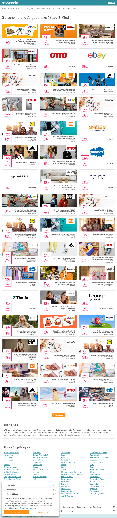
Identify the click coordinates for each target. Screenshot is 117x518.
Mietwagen (37, 452)
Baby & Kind (94, 455)
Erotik (92, 464)
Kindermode (8, 460)
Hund (63, 455)
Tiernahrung (65, 452)
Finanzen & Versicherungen (71, 472)
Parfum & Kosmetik (40, 477)
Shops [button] (10, 8)
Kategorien (41, 8)
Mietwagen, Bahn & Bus (98, 452)
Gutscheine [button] (20, 8)
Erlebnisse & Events (40, 457)
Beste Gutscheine (94, 507)
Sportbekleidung (10, 462)
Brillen (92, 472)
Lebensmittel (37, 462)
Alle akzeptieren (16, 512)
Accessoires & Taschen (12, 469)
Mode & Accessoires (11, 452)
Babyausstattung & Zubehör (100, 457)
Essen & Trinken (38, 460)
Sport (63, 467)
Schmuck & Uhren (10, 467)
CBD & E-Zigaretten (97, 493)
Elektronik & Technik (11, 472)
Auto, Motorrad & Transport (71, 493)
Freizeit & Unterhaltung (69, 462)
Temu (75, 8)
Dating (92, 467)
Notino (59, 8)
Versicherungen (67, 477)
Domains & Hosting (68, 491)
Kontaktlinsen (95, 477)
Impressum (34, 508)
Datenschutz (24, 508)
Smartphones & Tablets (12, 479)
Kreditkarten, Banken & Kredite (72, 474)
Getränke (36, 467)
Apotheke (36, 472)
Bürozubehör (66, 481)
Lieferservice (37, 464)
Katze (63, 457)
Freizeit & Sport (66, 460)
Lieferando (67, 8)
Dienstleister (65, 486)
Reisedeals (51, 8)
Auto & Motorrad (67, 496)
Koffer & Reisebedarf (40, 455)
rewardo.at (69, 511)
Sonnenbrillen (95, 474)
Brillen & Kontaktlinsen (98, 469)
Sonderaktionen (68, 507)
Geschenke (94, 484)
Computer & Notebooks (12, 477)
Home (4, 8)
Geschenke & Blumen (97, 479)
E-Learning (65, 484)
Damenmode (8, 457)
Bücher (63, 464)
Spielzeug (93, 460)
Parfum (35, 479)
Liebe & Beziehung (96, 462)
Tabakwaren (94, 491)
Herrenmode (8, 455)
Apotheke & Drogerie (40, 469)
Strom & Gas (65, 489)
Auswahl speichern (44, 512)
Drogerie (36, 474)
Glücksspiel (65, 469)
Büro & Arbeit (66, 479)
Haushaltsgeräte (10, 474)
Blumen (92, 481)
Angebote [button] (30, 8)
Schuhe (7, 464)
